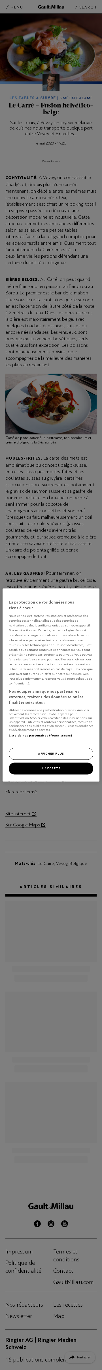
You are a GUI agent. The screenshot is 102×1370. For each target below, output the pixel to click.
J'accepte (50, 768)
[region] (51, 684)
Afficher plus (51, 754)
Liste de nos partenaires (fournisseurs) (40, 735)
